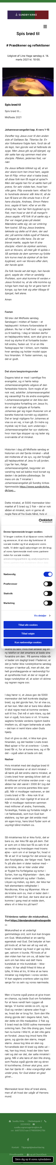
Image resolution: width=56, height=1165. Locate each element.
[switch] (48, 583)
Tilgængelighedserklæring (32, 1147)
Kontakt (15, 1147)
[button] (28, 26)
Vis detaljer (40, 615)
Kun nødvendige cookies (28, 642)
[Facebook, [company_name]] (28, 1139)
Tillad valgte (28, 633)
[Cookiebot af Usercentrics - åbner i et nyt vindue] (39, 521)
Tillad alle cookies (28, 624)
